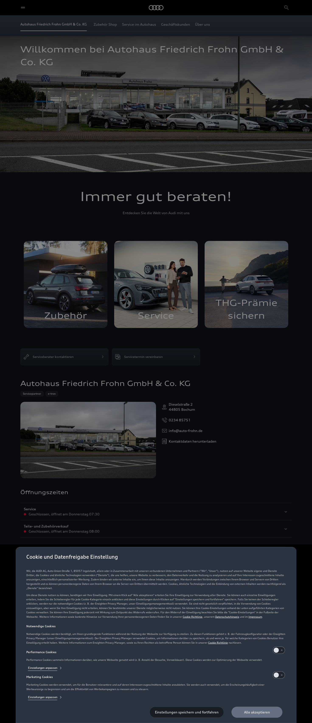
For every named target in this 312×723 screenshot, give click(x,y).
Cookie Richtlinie (192, 616)
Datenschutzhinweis (227, 616)
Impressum (255, 616)
